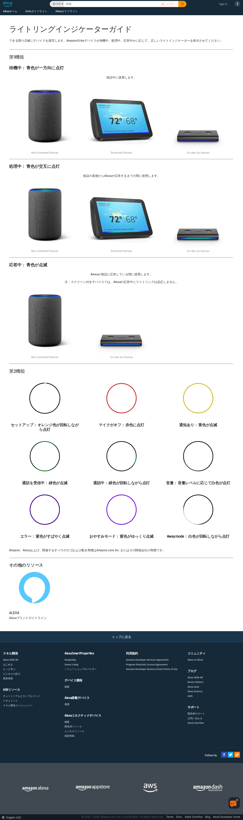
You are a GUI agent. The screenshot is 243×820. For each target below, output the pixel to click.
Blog (208, 816)
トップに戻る (121, 637)
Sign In (223, 4)
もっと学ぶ (9, 669)
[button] (12, 817)
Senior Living (71, 664)
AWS (190, 696)
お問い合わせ (195, 718)
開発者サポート (196, 713)
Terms (170, 816)
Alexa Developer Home (226, 816)
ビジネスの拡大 (11, 673)
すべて (57, 3)
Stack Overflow (196, 722)
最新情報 (8, 678)
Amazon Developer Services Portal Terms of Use (152, 669)
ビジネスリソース (74, 731)
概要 (67, 686)
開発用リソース (73, 726)
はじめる (8, 664)
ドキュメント (10, 700)
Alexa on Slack (195, 659)
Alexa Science (195, 691)
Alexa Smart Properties (79, 653)
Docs (179, 816)
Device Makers (195, 681)
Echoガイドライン (36, 11)
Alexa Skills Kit (10, 659)
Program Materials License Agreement (147, 664)
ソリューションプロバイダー (81, 669)
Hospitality (70, 659)
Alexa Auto (193, 686)
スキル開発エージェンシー (18, 705)
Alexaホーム (10, 11)
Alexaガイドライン (66, 11)
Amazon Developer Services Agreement (147, 659)
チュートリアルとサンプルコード (21, 696)
